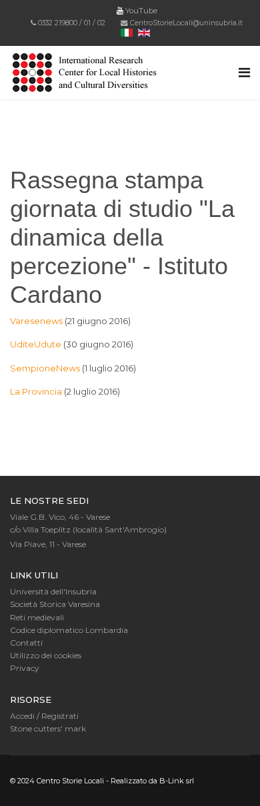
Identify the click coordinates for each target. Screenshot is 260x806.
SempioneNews (45, 368)
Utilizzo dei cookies (45, 655)
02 (101, 23)
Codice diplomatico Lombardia (69, 630)
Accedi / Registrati (44, 716)
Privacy (24, 668)
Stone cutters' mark (48, 728)
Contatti (26, 643)
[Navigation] (244, 72)
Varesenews (36, 320)
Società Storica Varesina (55, 604)
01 (87, 23)
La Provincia (36, 391)
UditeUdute (35, 344)
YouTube (140, 10)
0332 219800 (57, 23)
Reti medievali (37, 617)
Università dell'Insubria (53, 591)
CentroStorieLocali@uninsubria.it (186, 23)
